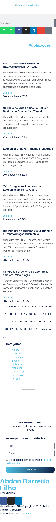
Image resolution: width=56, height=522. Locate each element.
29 (44, 321)
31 (6, 329)
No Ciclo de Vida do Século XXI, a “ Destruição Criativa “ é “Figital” (25, 109)
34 (21, 329)
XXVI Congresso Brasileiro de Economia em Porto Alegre (22, 188)
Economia (17, 357)
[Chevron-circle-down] (48, 30)
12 (11, 314)
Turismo (16, 378)
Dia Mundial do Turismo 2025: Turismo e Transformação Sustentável (27, 232)
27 (35, 321)
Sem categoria (19, 371)
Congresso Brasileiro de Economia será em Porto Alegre (25, 273)
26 (30, 321)
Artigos (15, 350)
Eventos (16, 360)
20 (49, 314)
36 (30, 329)
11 (6, 314)
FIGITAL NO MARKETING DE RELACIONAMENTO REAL (21, 65)
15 (25, 314)
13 (16, 314)
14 (20, 314)
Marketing (17, 368)
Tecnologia (18, 375)
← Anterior (10, 306)
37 (35, 329)
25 (25, 321)
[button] (28, 16)
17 (35, 314)
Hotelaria (17, 364)
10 (50, 306)
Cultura (16, 353)
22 (11, 321)
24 (21, 321)
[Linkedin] (33, 30)
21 (6, 321)
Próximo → (45, 329)
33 (16, 329)
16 (30, 314)
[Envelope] (41, 30)
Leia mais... (8, 93)
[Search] (55, 23)
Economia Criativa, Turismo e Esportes (28, 148)
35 (25, 329)
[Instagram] (26, 30)
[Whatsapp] (3, 30)
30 (49, 321)
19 (44, 314)
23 (16, 321)
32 (11, 329)
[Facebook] (18, 30)
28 (40, 321)
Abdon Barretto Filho (24, 484)
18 (40, 314)
